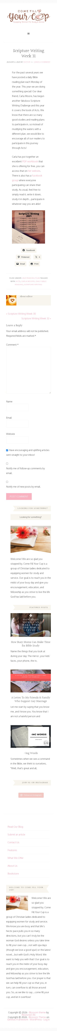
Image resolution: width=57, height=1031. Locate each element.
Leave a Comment (42, 62)
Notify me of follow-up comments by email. (25, 471)
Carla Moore (28, 281)
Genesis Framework (17, 1019)
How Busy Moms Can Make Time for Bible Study (30, 644)
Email (9, 417)
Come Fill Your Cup (28, 17)
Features (12, 850)
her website (34, 170)
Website (10, 433)
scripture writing (33, 285)
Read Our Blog (15, 826)
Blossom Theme (37, 1017)
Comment (12, 344)
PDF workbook (30, 161)
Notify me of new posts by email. (23, 486)
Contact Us (13, 842)
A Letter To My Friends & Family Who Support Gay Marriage (30, 699)
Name (9, 401)
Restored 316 (29, 1014)
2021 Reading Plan (31, 278)
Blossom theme (37, 1012)
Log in (46, 1019)
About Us (12, 865)
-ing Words (31, 753)
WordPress (36, 1019)
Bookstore (13, 873)
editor (27, 62)
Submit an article (16, 834)
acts (18, 281)
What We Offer (16, 857)
